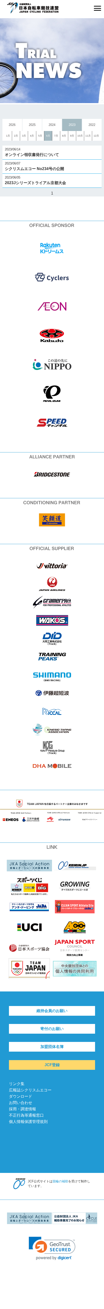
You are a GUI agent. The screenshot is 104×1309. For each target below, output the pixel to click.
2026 (12, 125)
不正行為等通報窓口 (26, 1115)
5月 (40, 135)
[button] (52, 1248)
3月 (24, 135)
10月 (80, 135)
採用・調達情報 (22, 1109)
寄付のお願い (52, 1029)
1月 (8, 135)
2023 (72, 125)
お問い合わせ (20, 1103)
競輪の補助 (60, 1181)
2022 (92, 125)
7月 (56, 135)
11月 (88, 135)
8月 (64, 135)
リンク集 (16, 1084)
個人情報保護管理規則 (28, 1122)
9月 (72, 135)
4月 (32, 135)
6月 (48, 135)
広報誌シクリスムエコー (30, 1090)
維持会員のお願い (52, 1011)
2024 (52, 125)
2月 (16, 135)
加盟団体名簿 (52, 1047)
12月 (96, 135)
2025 (32, 125)
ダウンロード (20, 1096)
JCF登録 (52, 1065)
